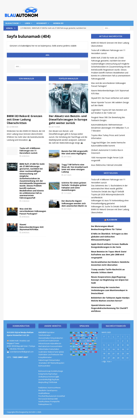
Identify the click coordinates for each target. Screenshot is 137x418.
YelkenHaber (43, 349)
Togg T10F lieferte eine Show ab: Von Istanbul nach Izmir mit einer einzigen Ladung (75, 168)
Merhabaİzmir (44, 346)
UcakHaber (42, 352)
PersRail (41, 396)
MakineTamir (53, 352)
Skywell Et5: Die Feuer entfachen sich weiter (110, 98)
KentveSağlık (54, 376)
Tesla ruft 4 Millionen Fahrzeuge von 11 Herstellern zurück (30, 150)
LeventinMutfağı (45, 379)
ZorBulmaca (43, 376)
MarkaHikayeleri (57, 363)
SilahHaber (42, 354)
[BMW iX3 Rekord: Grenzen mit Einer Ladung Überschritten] (26, 98)
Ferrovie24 (42, 399)
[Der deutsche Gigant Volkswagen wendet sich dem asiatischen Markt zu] (54, 204)
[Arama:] (116, 28)
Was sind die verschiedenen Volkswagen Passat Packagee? (33, 211)
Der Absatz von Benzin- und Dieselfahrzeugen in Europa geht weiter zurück (68, 119)
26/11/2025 (55, 127)
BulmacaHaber (44, 365)
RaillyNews (42, 387)
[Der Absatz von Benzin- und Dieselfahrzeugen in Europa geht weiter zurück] (68, 98)
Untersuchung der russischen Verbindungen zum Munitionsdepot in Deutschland (109, 290)
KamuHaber (54, 349)
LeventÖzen (43, 340)
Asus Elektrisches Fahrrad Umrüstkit (106, 165)
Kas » (109, 361)
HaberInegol (43, 360)
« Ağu (104, 361)
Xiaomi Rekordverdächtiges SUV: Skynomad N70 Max (32, 227)
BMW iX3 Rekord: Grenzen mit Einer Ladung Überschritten (24, 119)
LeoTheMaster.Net (55, 354)
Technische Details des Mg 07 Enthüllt (107, 191)
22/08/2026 (13, 127)
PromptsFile (55, 401)
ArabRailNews (44, 393)
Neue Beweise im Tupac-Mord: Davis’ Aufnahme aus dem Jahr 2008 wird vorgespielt (109, 254)
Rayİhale (55, 379)
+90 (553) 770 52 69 (16, 349)
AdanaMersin (55, 343)
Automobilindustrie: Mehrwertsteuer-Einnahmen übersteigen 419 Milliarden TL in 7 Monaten (110, 127)
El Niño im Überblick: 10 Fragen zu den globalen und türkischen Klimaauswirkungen (109, 236)
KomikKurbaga (57, 371)
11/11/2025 (67, 193)
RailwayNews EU (45, 404)
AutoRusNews (44, 401)
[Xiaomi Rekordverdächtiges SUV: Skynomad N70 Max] (12, 227)
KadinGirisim (54, 340)
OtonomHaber (44, 338)
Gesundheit (41, 23)
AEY (48, 363)
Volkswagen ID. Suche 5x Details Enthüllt (108, 206)
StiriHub (50, 399)
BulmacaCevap (44, 371)
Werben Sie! (58, 23)
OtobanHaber (54, 360)
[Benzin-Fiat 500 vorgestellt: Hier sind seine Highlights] (54, 154)
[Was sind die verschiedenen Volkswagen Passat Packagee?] (12, 212)
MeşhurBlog (43, 382)
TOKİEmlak (52, 382)
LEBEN (27, 23)
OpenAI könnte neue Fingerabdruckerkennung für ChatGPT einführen (109, 308)
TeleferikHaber (44, 335)
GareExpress (52, 390)
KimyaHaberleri (56, 338)
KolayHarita (43, 374)
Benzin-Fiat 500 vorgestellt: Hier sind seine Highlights (75, 152)
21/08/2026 (25, 201)
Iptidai (61, 352)
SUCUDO (42, 332)
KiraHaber (43, 363)
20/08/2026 (25, 217)
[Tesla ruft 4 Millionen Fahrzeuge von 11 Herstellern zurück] (12, 151)
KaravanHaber (56, 346)
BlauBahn (112, 219)
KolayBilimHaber (45, 357)
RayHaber (50, 332)
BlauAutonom (12, 23)
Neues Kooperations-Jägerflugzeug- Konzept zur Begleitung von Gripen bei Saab (109, 280)
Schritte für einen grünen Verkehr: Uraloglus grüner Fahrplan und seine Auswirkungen (74, 186)
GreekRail (61, 396)
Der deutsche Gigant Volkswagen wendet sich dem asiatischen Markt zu (74, 203)
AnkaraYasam (44, 343)
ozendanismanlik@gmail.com (21, 351)
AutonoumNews (54, 387)
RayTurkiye (52, 374)
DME (56, 399)
